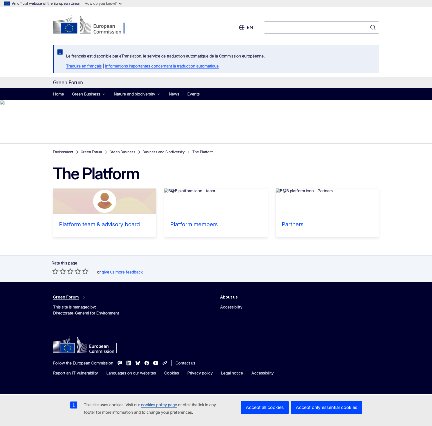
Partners (293, 224)
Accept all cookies (265, 407)
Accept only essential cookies (326, 407)
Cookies (171, 373)
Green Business (122, 152)
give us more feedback (122, 272)
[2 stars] (59, 271)
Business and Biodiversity (164, 152)
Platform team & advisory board (99, 224)
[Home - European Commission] (93, 25)
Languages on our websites (131, 373)
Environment (63, 152)
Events (193, 94)
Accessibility (231, 307)
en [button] (250, 27)
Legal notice (232, 373)
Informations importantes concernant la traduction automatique (162, 66)
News (174, 94)
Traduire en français (84, 66)
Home (58, 94)
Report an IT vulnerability (75, 373)
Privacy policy (200, 373)
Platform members (194, 224)
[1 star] (55, 271)
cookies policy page (159, 404)
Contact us (185, 363)
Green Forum (91, 152)
